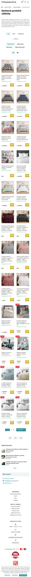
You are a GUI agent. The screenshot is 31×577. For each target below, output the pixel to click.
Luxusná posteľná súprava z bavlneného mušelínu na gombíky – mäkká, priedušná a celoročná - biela (23, 291)
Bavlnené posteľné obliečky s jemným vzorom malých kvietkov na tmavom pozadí (7, 108)
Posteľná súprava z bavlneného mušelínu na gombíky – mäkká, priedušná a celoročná (22, 228)
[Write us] (15, 540)
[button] (12, 85)
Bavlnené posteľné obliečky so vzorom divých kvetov (6, 138)
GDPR (15, 496)
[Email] (15, 535)
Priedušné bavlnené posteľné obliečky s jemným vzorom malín (22, 198)
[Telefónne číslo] (15, 529)
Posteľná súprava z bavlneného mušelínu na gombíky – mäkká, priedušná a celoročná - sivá (7, 259)
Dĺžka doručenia (16, 508)
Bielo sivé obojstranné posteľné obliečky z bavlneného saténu (22, 415)
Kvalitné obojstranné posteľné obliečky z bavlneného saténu (6, 384)
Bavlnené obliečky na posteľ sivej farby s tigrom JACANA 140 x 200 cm (23, 323)
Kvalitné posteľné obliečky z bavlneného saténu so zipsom (6, 415)
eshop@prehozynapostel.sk (11, 480)
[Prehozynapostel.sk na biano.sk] (15, 564)
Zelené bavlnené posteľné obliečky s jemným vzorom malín (7, 198)
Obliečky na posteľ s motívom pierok (6, 353)
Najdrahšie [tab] (9, 47)
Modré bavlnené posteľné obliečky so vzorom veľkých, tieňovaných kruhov (23, 77)
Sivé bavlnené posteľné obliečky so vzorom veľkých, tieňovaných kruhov (7, 77)
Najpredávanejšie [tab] (20, 47)
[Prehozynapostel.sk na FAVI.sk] (15, 555)
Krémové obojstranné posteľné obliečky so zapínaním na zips (22, 384)
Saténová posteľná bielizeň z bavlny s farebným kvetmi (5, 322)
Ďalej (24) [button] (20, 429)
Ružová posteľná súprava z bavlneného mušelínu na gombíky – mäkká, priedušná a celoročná (23, 259)
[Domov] (2, 7)
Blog (15, 498)
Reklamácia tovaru (15, 513)
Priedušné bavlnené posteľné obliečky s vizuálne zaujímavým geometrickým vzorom (22, 108)
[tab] (13, 52)
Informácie (15, 491)
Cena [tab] (13, 33)
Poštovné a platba (15, 506)
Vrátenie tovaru (15, 510)
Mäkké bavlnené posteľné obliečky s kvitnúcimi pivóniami (7, 167)
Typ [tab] (8, 33)
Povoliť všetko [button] (23, 575)
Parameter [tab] (21, 33)
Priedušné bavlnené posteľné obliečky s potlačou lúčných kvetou (22, 138)
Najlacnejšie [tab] (20, 44)
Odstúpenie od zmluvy (15, 515)
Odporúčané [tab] (10, 44)
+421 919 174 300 (9, 478)
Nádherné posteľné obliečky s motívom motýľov (21, 354)
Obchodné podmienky (15, 494)
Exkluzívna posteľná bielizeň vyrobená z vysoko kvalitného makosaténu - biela (21, 168)
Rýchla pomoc (7, 483)
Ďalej (14, 468)
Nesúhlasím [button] (15, 575)
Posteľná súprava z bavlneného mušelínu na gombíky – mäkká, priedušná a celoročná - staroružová (7, 291)
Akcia (16, 39)
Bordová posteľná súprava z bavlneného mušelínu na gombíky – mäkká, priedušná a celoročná (7, 228)
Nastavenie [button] (7, 575)
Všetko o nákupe (15, 504)
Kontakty (15, 500)
